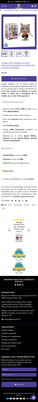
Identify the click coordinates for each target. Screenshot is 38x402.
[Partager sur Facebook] (12, 200)
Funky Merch (17, 393)
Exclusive (27, 205)
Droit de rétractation (8, 346)
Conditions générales (8, 333)
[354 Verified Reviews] (19, 274)
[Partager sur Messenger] (26, 200)
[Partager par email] (22, 200)
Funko (33, 205)
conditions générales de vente (23, 196)
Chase (10, 205)
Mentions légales (7, 330)
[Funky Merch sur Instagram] (22, 285)
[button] (10, 230)
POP (3, 208)
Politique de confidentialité (11, 336)
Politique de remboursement (11, 343)
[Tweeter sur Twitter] (15, 200)
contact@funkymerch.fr (11, 319)
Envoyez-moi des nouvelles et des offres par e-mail (18, 379)
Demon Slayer (18, 205)
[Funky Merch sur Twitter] (15, 285)
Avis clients (5, 349)
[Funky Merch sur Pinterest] (20, 285)
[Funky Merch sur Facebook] (18, 285)
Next (35, 32)
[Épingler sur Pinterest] (19, 200)
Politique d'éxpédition (9, 340)
